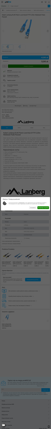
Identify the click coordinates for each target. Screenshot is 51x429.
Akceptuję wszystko (43, 207)
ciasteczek (21, 202)
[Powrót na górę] (49, 426)
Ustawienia (33, 207)
